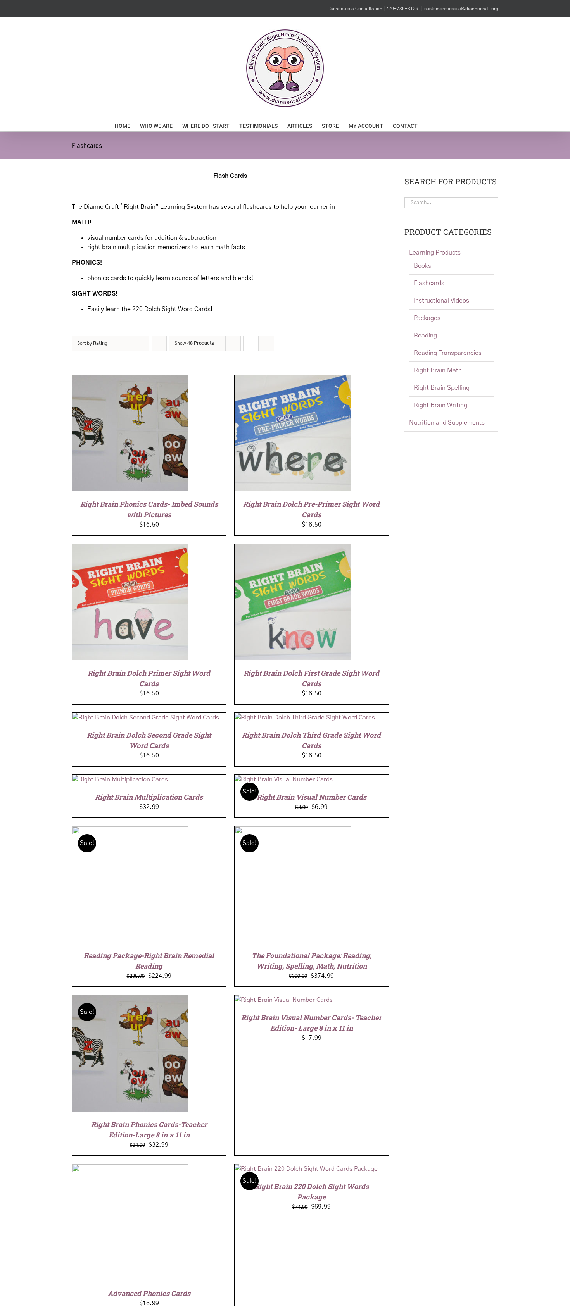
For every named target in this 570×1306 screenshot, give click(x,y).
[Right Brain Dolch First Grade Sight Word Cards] (293, 548)
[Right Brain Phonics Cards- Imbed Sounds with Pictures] (130, 380)
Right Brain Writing (440, 405)
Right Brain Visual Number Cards (311, 797)
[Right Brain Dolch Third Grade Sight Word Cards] (305, 717)
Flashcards (429, 283)
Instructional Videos (441, 301)
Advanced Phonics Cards (149, 1293)
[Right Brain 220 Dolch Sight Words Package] (306, 1169)
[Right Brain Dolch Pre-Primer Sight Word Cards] (293, 380)
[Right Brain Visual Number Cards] (284, 779)
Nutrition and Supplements (447, 423)
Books (422, 266)
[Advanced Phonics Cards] (130, 1169)
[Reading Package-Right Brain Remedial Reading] (130, 831)
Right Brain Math (438, 370)
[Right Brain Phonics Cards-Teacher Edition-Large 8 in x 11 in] (130, 1000)
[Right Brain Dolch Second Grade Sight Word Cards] (145, 717)
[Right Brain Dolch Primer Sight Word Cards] (130, 548)
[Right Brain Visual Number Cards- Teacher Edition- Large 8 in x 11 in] (284, 1000)
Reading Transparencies (448, 353)
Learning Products (435, 252)
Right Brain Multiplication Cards (149, 797)
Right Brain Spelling (442, 388)
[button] (443, 125)
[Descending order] (159, 343)
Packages (427, 318)
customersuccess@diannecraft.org (461, 8)
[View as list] (266, 343)
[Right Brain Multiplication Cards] (120, 779)
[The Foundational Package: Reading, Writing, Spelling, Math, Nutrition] (293, 831)
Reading (425, 335)
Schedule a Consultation (356, 8)
